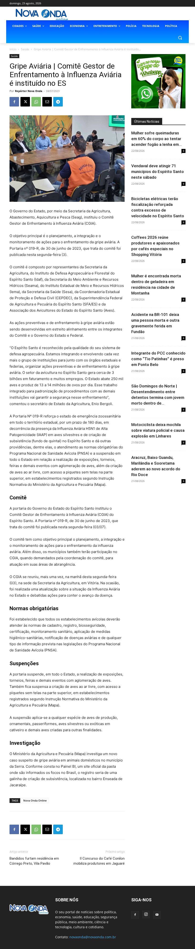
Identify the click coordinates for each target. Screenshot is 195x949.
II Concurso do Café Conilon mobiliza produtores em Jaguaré (99, 861)
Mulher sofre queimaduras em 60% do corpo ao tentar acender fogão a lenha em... (156, 139)
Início (13, 49)
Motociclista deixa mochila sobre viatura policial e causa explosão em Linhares (158, 430)
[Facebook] (14, 102)
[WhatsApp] (36, 102)
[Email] (47, 102)
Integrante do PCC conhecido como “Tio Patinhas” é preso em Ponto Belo (158, 359)
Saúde (25, 49)
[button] (179, 37)
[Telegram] (58, 102)
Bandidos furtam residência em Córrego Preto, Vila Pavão (34, 861)
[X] (25, 102)
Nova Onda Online (35, 800)
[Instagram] (146, 914)
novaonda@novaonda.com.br (92, 937)
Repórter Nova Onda (28, 91)
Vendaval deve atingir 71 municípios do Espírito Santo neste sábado (157, 171)
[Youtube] (157, 915)
